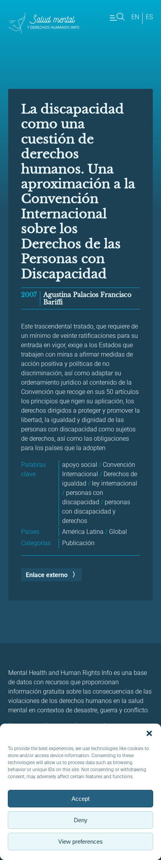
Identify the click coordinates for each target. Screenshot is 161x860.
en (135, 17)
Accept (80, 798)
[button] (149, 733)
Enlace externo (47, 575)
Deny (81, 820)
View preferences (80, 841)
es (149, 17)
